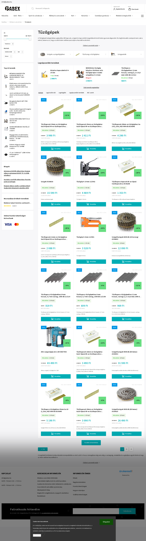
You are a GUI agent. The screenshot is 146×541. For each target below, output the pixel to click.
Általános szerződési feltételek (47, 478)
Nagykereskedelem (79, 482)
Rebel (8, 56)
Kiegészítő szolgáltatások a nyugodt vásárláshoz (53, 493)
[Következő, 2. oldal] (127, 449)
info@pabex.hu (6, 478)
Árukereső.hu (125, 475)
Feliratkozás (127, 511)
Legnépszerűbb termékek (76, 93)
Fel (44, 449)
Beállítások (37, 535)
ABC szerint (90, 93)
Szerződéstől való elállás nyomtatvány (49, 487)
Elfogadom (106, 522)
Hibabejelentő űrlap (43, 490)
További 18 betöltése (91, 443)
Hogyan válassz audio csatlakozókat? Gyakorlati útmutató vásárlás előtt (17, 187)
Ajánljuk (40, 93)
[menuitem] (6, 16)
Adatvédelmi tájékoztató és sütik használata (51, 481)
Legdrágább (62, 93)
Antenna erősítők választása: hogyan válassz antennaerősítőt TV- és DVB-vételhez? (17, 173)
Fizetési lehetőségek (80, 486)
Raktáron (9, 44)
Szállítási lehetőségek (80, 495)
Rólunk (75, 478)
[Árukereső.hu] (125, 472)
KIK (20, 52)
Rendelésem (41, 496)
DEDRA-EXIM (10, 52)
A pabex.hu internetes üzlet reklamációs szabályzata (54, 484)
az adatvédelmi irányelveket (50, 513)
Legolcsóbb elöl (51, 93)
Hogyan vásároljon (79, 490)
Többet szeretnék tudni (90, 46)
